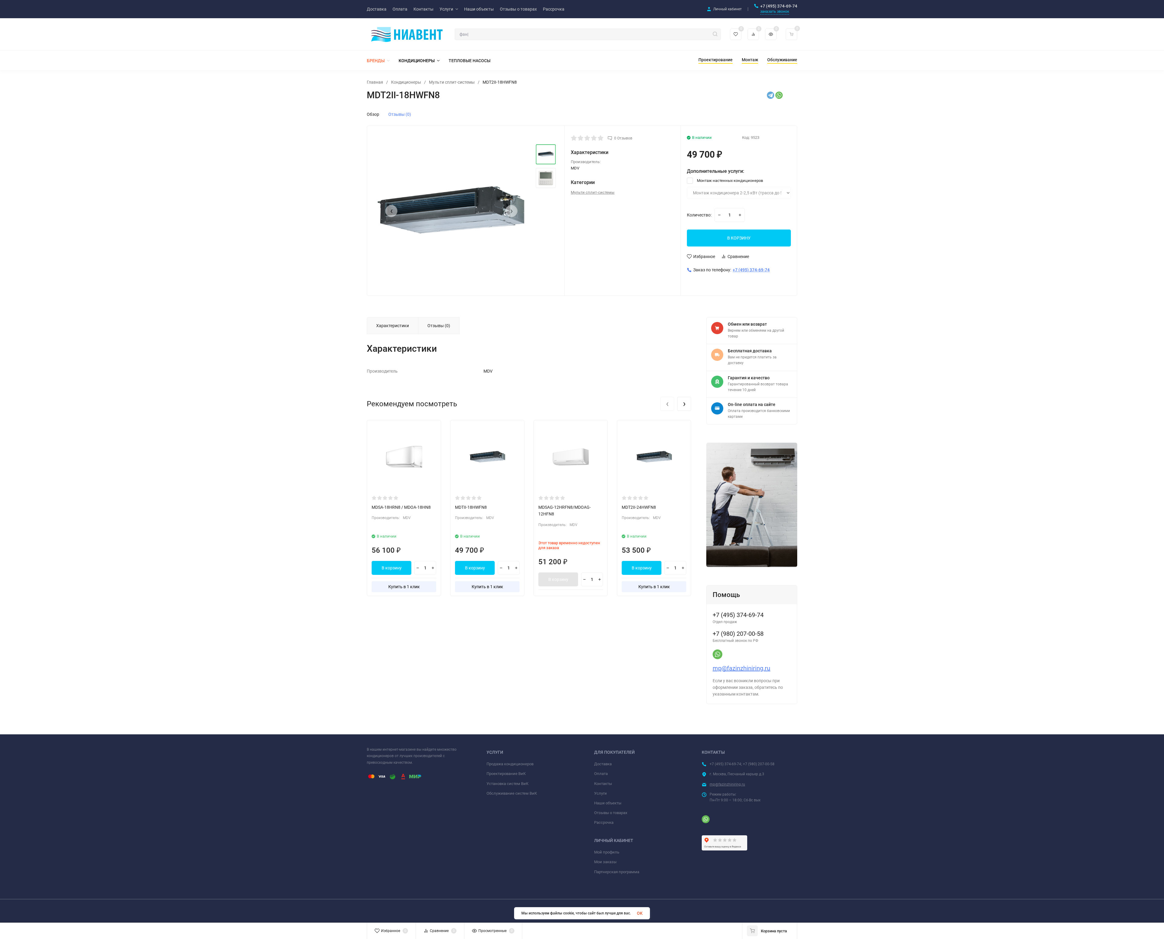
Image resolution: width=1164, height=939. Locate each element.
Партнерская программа (616, 872)
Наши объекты (607, 803)
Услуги (600, 793)
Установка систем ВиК (507, 783)
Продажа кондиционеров (510, 764)
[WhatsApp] (779, 95)
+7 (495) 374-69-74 (778, 6)
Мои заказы (605, 862)
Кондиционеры (406, 82)
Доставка (603, 764)
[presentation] (391, 211)
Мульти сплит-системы (452, 82)
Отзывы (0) (399, 114)
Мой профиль (606, 852)
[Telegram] (770, 95)
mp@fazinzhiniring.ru (741, 668)
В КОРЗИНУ (739, 238)
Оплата (601, 773)
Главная (375, 82)
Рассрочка (604, 822)
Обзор (373, 114)
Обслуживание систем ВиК (512, 793)
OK (640, 913)
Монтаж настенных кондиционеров (729, 180)
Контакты (603, 783)
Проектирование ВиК (506, 773)
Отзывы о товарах (610, 812)
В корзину (392, 567)
